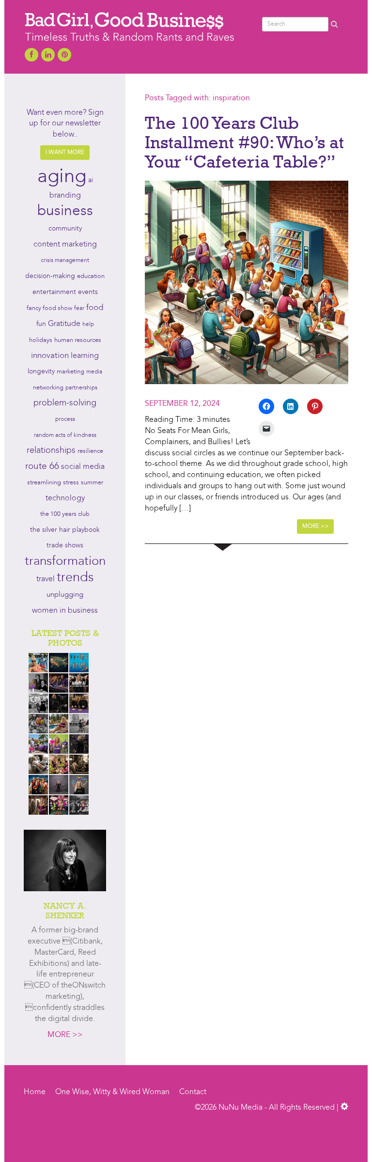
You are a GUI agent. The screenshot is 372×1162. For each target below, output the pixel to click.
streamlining (44, 483)
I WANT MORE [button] (65, 152)
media (94, 372)
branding (65, 196)
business (65, 211)
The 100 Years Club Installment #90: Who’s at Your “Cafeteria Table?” (244, 141)
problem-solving (64, 403)
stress (71, 483)
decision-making (50, 276)
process (65, 419)
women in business (65, 611)
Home (35, 1092)
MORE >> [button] (315, 526)
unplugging (64, 595)
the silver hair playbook (65, 530)
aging (61, 177)
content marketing (65, 244)
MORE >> (65, 1035)
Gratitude (64, 324)
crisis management (65, 260)
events (88, 292)
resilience (90, 451)
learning (85, 356)
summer (92, 483)
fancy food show (49, 308)
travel (45, 579)
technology (65, 498)
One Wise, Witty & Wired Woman (112, 1092)
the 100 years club (65, 514)
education (91, 276)
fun (41, 324)
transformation (65, 561)
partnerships (81, 388)
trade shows (64, 545)
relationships (51, 451)
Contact (192, 1092)
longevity (41, 372)
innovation (50, 356)
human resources (77, 340)
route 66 (42, 466)
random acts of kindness (65, 435)
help (88, 324)
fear (79, 308)
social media (83, 467)
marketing (70, 372)
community (65, 228)
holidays (40, 340)
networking (48, 388)
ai (90, 180)
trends (75, 578)
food (94, 308)
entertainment (54, 292)
